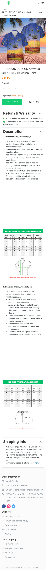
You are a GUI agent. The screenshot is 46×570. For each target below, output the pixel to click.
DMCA (7, 534)
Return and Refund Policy (16, 521)
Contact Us (9, 557)
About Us (8, 553)
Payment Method (12, 525)
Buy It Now (34, 102)
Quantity (6, 83)
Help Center (10, 529)
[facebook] (4, 506)
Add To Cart (12, 102)
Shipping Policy (11, 516)
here (37, 463)
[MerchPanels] (8, 3)
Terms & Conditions (13, 548)
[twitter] (13, 506)
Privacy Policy (11, 544)
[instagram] (9, 506)
